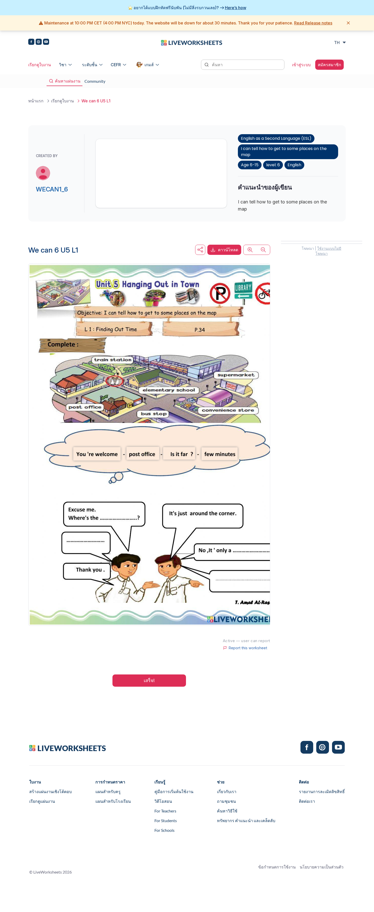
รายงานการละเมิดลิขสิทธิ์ (322, 791)
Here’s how (235, 7)
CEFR (116, 64)
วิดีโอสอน (163, 801)
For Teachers (165, 810)
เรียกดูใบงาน (39, 64)
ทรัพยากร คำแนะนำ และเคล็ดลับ (246, 820)
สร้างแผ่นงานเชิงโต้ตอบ (50, 791)
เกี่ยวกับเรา (226, 791)
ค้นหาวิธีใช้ (227, 810)
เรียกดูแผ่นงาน (42, 801)
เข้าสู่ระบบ (301, 64)
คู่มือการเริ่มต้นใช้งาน (173, 791)
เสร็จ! (149, 680)
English (294, 165)
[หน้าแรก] (191, 42)
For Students (165, 820)
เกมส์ (149, 64)
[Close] (348, 22)
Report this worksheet (247, 648)
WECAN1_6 (52, 189)
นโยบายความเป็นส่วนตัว (321, 866)
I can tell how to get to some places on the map (284, 152)
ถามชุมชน (226, 801)
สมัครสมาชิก (329, 64)
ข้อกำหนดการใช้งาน (277, 866)
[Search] (207, 64)
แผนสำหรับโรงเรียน (113, 801)
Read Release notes (313, 22)
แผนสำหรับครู (108, 791)
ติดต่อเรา (307, 801)
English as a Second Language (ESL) (276, 138)
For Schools (164, 830)
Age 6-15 (249, 165)
